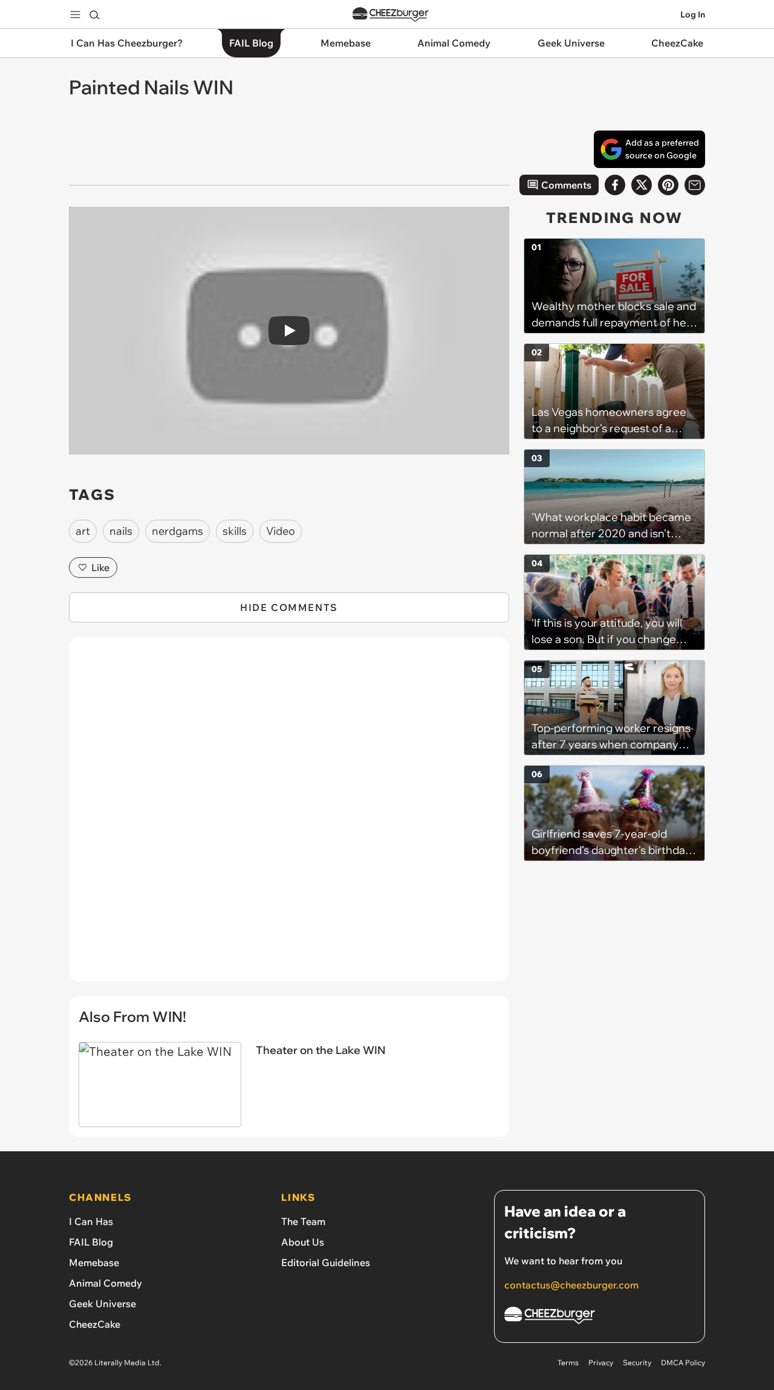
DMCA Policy (683, 1362)
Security (637, 1362)
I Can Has (91, 1221)
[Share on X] (641, 185)
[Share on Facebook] (615, 185)
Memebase (94, 1262)
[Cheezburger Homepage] (390, 14)
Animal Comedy (105, 1283)
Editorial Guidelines (325, 1262)
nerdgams (177, 531)
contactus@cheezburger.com (571, 1285)
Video (280, 531)
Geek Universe (102, 1304)
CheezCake (94, 1324)
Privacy (600, 1362)
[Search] (94, 14)
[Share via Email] (695, 185)
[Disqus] (289, 816)
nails (120, 531)
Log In (692, 14)
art (83, 531)
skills (235, 531)
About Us (302, 1242)
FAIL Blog (91, 1242)
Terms (568, 1362)
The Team (303, 1221)
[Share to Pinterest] (668, 185)
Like (100, 567)
